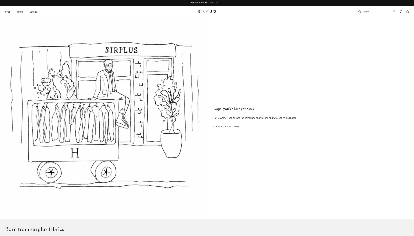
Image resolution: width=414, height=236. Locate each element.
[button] (9, 11)
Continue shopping (222, 126)
